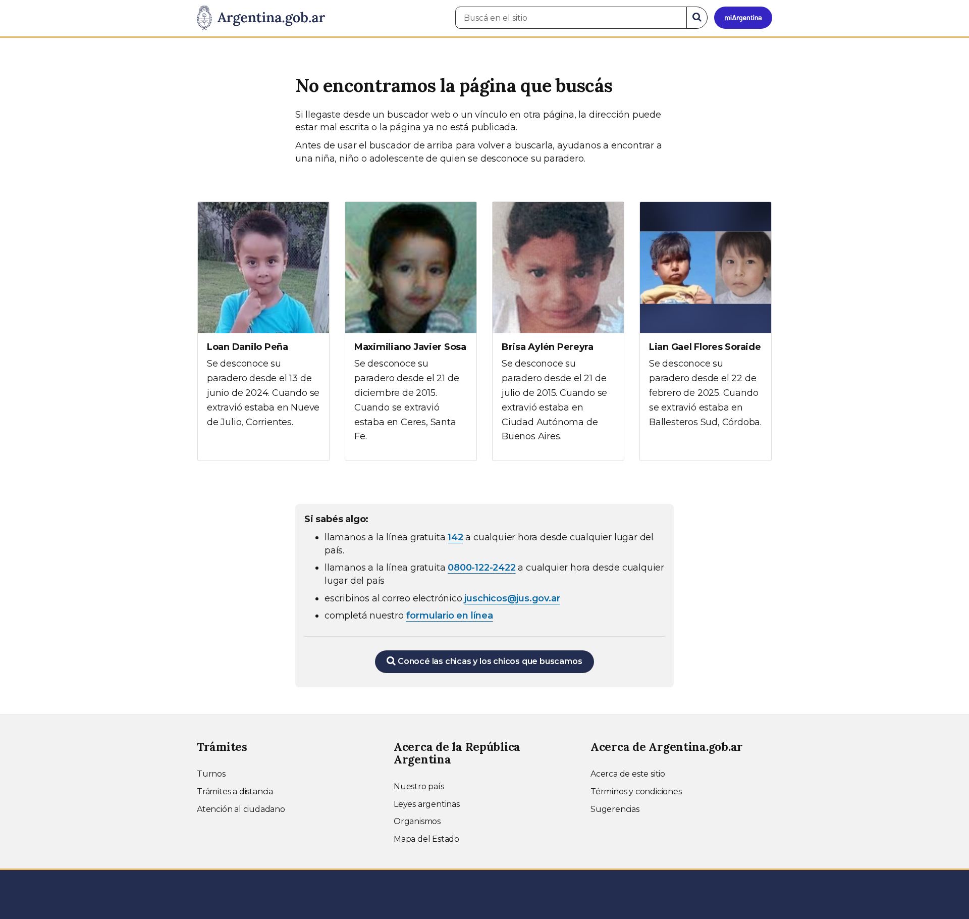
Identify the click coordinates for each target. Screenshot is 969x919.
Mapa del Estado (426, 839)
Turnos (211, 774)
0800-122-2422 (481, 567)
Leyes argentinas (427, 804)
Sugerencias (614, 809)
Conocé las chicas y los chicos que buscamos (489, 661)
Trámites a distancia (235, 791)
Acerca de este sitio (627, 774)
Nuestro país (419, 786)
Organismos (417, 821)
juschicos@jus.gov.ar (512, 598)
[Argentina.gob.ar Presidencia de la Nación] (261, 18)
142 (455, 537)
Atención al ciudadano (241, 809)
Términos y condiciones (636, 791)
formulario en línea (449, 615)
